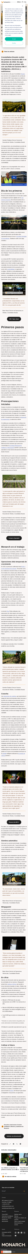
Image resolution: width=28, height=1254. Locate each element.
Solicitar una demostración (14, 1136)
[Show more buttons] (25, 184)
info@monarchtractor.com (8, 1206)
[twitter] (24, 1232)
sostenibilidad (10, 269)
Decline (14, 43)
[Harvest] (15, 184)
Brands (23, 74)
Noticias (16, 1216)
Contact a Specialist (14, 538)
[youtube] (15, 1235)
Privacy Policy (10, 22)
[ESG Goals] (9, 184)
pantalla (4, 753)
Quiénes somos (18, 1214)
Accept (14, 39)
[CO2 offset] (13, 184)
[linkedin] (21, 1232)
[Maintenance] (20, 184)
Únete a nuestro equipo (19, 1221)
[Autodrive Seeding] (18, 184)
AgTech (12, 1090)
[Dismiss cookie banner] (22, 6)
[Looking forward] (22, 184)
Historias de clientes (6, 1217)
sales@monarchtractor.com (8, 1208)
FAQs (3, 1234)
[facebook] (18, 1232)
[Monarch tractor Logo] (5, 2)
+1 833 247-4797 (6, 1204)
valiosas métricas (12, 984)
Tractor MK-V (5, 1214)
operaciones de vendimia (9, 696)
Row (8, 611)
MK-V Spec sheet (14, 319)
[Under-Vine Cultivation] (6, 184)
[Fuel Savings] (6, 184)
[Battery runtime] (10, 184)
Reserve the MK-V (14, 822)
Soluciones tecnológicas (7, 1216)
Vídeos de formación (6, 1235)
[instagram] (15, 1232)
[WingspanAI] (17, 184)
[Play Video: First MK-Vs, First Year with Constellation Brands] (14, 177)
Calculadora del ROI (6, 1232)
